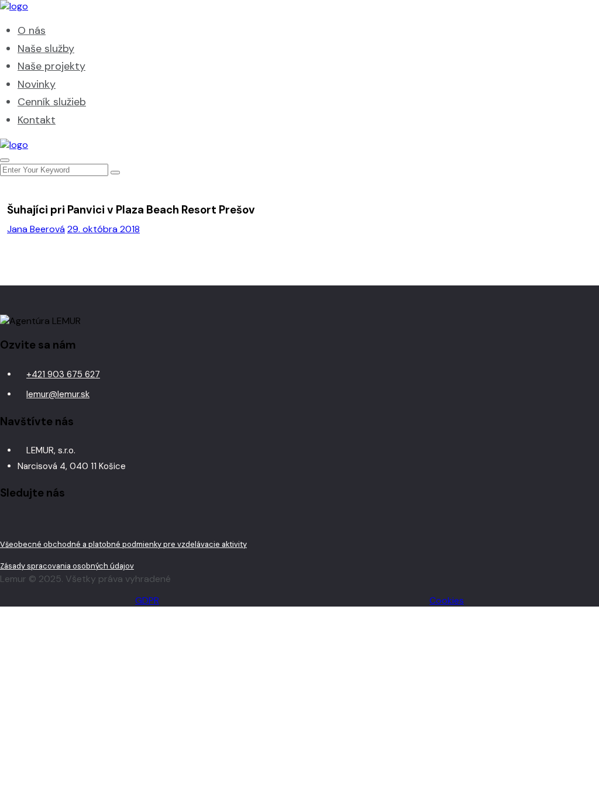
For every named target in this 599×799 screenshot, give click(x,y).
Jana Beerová (36, 229)
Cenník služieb (52, 102)
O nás (32, 30)
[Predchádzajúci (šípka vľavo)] (20, 399)
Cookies (446, 600)
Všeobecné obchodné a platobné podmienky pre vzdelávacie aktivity (123, 544)
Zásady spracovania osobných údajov (67, 566)
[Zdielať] (535, 13)
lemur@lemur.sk (57, 394)
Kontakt (37, 120)
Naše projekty (51, 66)
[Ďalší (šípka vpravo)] (578, 399)
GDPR (147, 600)
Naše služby (46, 49)
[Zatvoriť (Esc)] (560, 13)
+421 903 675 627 (63, 374)
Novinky (37, 84)
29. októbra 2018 (103, 229)
